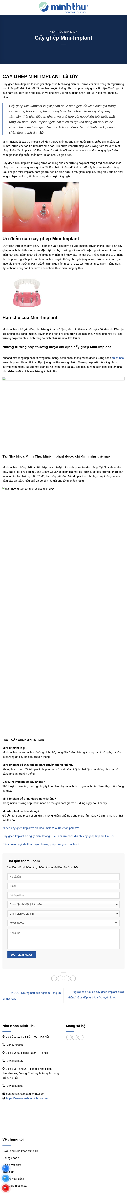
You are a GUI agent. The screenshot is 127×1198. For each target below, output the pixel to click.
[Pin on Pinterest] (73, 978)
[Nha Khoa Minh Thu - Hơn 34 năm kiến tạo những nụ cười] (63, 7)
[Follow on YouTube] (81, 1037)
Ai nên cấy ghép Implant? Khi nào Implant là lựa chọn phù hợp (40, 828)
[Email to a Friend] (67, 978)
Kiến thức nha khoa (63, 32)
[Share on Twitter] (60, 978)
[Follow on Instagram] (75, 1037)
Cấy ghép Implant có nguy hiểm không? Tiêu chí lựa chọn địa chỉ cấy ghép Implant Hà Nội (58, 836)
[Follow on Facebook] (69, 1037)
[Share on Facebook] (54, 978)
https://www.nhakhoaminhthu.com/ (27, 1098)
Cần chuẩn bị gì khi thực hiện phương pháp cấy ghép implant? (40, 844)
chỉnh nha (118, 357)
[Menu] (4, 7)
